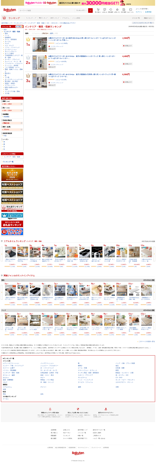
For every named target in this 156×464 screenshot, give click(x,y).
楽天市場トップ (6, 23)
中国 (4, 136)
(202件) (49, 334)
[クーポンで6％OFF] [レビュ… (72, 328)
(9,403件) (149, 304)
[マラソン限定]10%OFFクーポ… (121, 260)
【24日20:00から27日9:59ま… (22, 260)
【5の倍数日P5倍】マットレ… (59, 298)
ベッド (7, 35)
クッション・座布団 (11, 65)
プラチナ (6, 129)
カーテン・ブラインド (12, 59)
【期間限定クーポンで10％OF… (146, 298)
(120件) (136, 334)
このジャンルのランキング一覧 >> (143, 23)
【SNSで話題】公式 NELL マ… (59, 260)
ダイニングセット (11, 51)
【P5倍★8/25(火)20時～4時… (134, 298)
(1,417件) (112, 334)
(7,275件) (13, 266)
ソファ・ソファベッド (12, 47)
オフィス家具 (9, 53)
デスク (7, 43)
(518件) (24, 266)
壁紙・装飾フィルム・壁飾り (14, 70)
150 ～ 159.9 (7, 110)
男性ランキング (43, 18)
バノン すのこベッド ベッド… (97, 328)
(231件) (124, 266)
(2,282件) (74, 304)
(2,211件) (124, 304)
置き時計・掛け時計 (11, 81)
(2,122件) (99, 334)
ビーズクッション (11, 49)
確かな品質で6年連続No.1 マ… (47, 260)
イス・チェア (9, 45)
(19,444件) (25, 304)
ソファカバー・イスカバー (14, 63)
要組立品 (6, 123)
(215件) (37, 334)
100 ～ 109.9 (7, 104)
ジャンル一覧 (136, 18)
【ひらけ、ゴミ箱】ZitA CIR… (96, 260)
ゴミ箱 (7, 77)
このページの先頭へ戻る (147, 341)
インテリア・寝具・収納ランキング (43, 26)
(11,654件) (112, 304)
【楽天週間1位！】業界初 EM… (133, 329)
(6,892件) (62, 304)
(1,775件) (25, 334)
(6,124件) (74, 334)
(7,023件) (50, 304)
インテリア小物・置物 (12, 91)
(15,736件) (37, 304)
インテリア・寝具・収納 (36, 23)
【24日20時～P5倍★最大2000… (84, 328)
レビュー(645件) (61, 61)
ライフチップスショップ (57, 46)
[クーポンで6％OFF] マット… (109, 298)
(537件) (12, 334)
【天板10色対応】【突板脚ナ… (133, 261)
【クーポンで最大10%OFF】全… (84, 298)
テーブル (8, 41)
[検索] (90, 10)
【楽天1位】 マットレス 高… (109, 260)
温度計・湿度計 (10, 83)
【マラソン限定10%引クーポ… (146, 328)
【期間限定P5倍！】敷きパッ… (120, 299)
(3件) (135, 266)
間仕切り (8, 73)
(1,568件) (149, 334)
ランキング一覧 (8, 162)
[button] (104, 10)
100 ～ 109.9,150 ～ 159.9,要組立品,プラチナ (61, 23)
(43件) (123, 334)
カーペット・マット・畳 (13, 61)
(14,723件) (99, 304)
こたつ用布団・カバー (12, 67)
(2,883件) (99, 266)
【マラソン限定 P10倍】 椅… (72, 260)
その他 (7, 93)
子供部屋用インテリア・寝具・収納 (14, 56)
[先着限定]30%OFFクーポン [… (47, 298)
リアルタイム (65, 18)
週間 (51, 33)
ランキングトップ (31, 18)
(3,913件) (37, 266)
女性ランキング (54, 18)
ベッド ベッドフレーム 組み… (35, 328)
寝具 (6, 33)
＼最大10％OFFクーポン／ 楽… (146, 260)
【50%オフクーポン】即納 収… (35, 260)
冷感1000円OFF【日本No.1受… (84, 260)
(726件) (136, 304)
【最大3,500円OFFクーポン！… (10, 260)
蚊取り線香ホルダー (11, 87)
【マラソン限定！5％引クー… (22, 328)
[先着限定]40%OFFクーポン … (72, 298)
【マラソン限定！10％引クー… (9, 329)
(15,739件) (87, 266)
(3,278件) (87, 304)
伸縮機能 (6, 116)
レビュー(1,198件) (62, 43)
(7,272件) (13, 304)
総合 (5, 29)
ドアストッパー (10, 85)
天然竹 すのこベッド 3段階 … (121, 328)
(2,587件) (62, 334)
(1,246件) (87, 334)
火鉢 (6, 89)
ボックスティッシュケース (14, 79)
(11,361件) (74, 266)
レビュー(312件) (61, 79)
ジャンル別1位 (76, 18)
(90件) (61, 266)
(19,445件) (50, 266)
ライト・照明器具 (11, 39)
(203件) (148, 266)
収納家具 (8, 37)
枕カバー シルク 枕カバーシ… (97, 298)
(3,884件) (112, 266)
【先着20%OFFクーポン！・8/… (109, 328)
